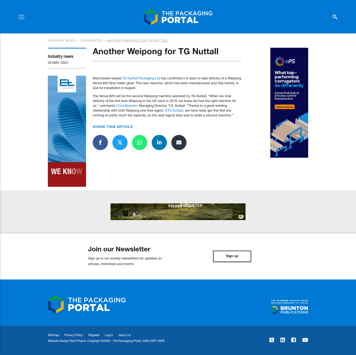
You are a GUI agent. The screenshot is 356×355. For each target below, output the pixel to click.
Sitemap (53, 335)
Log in (109, 335)
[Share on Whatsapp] (139, 142)
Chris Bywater (126, 105)
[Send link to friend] (179, 142)
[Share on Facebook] (100, 142)
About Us (124, 335)
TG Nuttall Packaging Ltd (141, 78)
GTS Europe (174, 110)
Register (94, 335)
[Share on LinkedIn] (159, 142)
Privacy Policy (73, 335)
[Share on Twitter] (120, 142)
